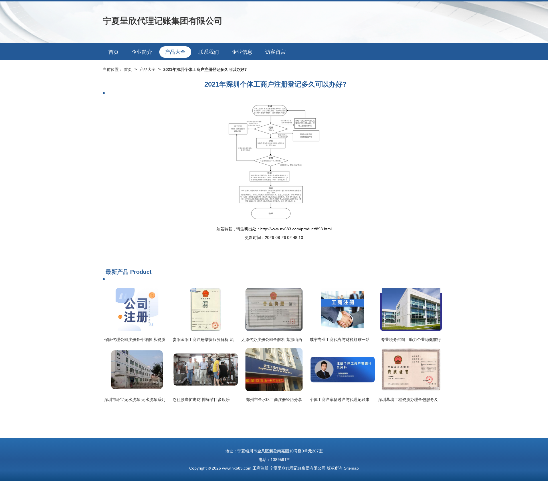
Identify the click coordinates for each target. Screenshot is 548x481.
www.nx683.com (236, 468)
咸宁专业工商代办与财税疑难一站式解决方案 (350, 339)
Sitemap (351, 468)
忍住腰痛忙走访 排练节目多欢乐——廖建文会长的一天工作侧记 (229, 399)
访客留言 (275, 52)
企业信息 (242, 52)
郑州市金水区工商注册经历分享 (274, 399)
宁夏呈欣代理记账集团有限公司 (163, 20)
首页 (113, 52)
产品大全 (175, 52)
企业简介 (142, 52)
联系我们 (208, 52)
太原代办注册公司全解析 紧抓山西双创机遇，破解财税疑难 (293, 339)
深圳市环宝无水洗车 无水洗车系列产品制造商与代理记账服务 (158, 399)
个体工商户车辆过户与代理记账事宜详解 (346, 399)
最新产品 (117, 272)
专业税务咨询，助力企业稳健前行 (411, 339)
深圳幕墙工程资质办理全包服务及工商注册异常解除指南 (428, 399)
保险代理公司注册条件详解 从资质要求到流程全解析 (150, 339)
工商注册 (261, 468)
